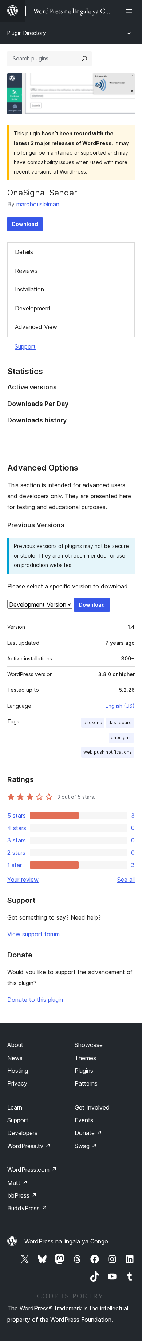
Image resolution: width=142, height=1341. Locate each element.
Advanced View (36, 326)
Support (25, 346)
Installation (29, 289)
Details (24, 251)
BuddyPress (27, 1208)
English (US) (120, 706)
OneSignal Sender (42, 192)
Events (84, 1120)
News (15, 1058)
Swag (86, 1146)
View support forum (33, 934)
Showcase (89, 1044)
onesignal (121, 737)
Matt (17, 1182)
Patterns (86, 1083)
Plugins (84, 1070)
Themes (85, 1058)
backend (92, 722)
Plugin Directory (26, 33)
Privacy (17, 1083)
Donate (88, 1132)
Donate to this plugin (35, 999)
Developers (22, 1132)
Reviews (26, 270)
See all (126, 879)
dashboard (120, 722)
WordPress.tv (29, 1146)
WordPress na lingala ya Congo (66, 1241)
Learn (14, 1107)
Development (33, 308)
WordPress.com (32, 1169)
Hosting (17, 1070)
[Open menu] (130, 11)
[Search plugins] (84, 58)
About (15, 1044)
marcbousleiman (37, 204)
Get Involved (92, 1107)
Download (25, 224)
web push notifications (107, 752)
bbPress (22, 1195)
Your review (23, 879)
